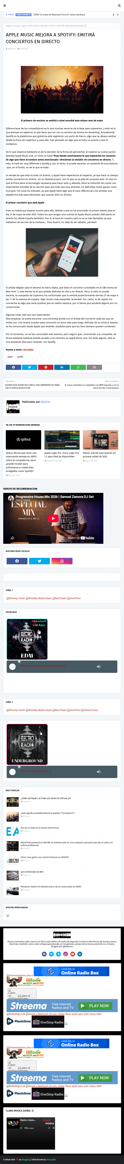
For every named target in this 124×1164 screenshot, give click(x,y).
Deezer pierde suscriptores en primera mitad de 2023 (99, 455)
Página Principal (13, 26)
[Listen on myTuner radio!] (21, 993)
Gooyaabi (51, 1159)
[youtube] (72, 954)
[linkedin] (79, 954)
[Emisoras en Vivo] (71, 975)
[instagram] (62, 561)
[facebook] (17, 561)
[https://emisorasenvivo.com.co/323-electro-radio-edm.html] (20, 975)
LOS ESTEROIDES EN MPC (32, 872)
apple (24, 26)
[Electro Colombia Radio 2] (56, 772)
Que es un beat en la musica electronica (40, 828)
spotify (20, 357)
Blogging (26, 1159)
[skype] (58, 954)
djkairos (12, 48)
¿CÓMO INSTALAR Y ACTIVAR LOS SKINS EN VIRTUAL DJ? (46, 798)
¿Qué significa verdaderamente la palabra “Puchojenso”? (48, 813)
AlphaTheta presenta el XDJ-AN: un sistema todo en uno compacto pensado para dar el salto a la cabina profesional (67, 843)
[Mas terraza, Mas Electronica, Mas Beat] (56, 666)
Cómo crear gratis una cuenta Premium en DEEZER (44, 857)
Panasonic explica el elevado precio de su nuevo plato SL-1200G (51, 886)
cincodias (28, 349)
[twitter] (39, 561)
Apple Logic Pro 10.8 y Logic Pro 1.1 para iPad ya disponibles (61, 455)
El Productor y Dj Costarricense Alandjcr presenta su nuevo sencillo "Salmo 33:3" (64, 14)
